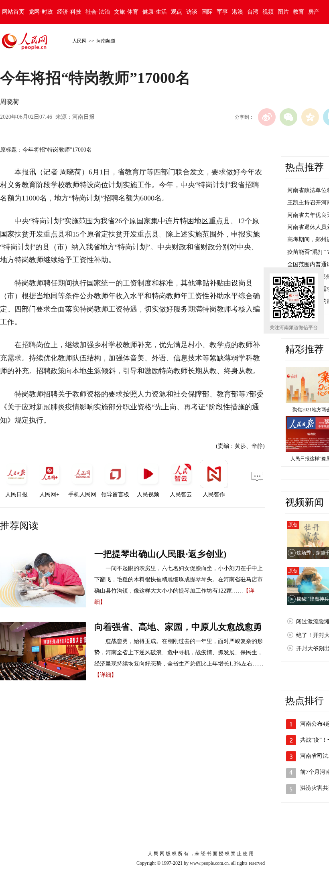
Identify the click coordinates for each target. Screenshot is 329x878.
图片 (283, 12)
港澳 (237, 12)
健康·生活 (154, 12)
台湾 (252, 12)
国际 (207, 12)
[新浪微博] (267, 117)
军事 (222, 12)
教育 (298, 12)
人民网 (79, 41)
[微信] (288, 117)
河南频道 (106, 41)
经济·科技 (69, 12)
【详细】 (105, 675)
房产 (313, 12)
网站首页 (13, 12)
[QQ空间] (310, 117)
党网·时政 (40, 12)
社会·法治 (97, 12)
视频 (268, 12)
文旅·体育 (126, 12)
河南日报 (83, 117)
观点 (176, 12)
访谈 (191, 12)
